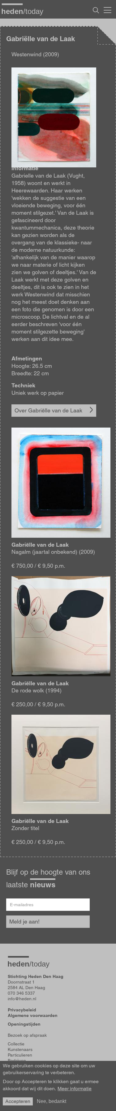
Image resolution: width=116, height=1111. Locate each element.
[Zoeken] (96, 10)
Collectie (16, 1043)
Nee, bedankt (51, 1101)
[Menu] (107, 9)
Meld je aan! (24, 921)
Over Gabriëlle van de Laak (48, 410)
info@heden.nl (22, 998)
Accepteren (17, 1101)
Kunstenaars (20, 1049)
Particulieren (20, 1055)
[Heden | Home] (25, 11)
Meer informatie (75, 1089)
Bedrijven (17, 1060)
